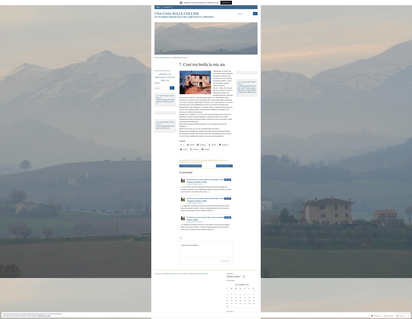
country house (212, 160)
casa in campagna (164, 57)
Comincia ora (226, 2)
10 (231, 297)
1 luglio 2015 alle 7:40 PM (194, 184)
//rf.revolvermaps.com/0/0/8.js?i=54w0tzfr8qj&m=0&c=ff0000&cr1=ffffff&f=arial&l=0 (165, 100)
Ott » (231, 311)
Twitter (251, 18)
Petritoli (187, 162)
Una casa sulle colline (176, 13)
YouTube (256, 18)
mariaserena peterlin (188, 160)
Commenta (225, 261)
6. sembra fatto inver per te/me (190, 165)
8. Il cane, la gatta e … (224, 165)
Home (158, 7)
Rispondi (227, 179)
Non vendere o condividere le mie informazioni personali (194, 273)
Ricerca (255, 13)
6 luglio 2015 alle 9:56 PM (194, 221)
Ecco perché (167, 7)
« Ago (228, 311)
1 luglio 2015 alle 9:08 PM (194, 203)
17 (231, 300)
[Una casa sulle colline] (206, 38)
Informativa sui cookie (44, 316)
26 (240, 303)
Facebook (254, 18)
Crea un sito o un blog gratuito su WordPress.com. (166, 273)
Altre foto (157, 83)
